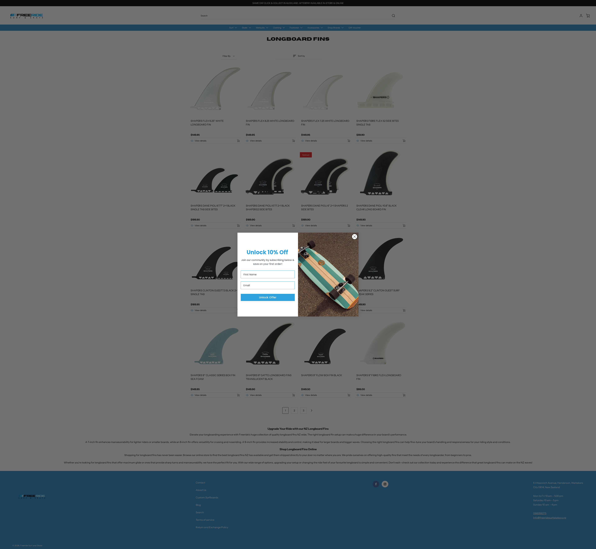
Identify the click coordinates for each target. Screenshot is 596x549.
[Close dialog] (354, 236)
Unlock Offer (267, 297)
